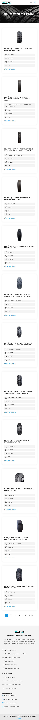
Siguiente (31, 615)
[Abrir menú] (31, 2)
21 (25, 615)
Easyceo (19, 718)
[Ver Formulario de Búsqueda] (35, 2)
